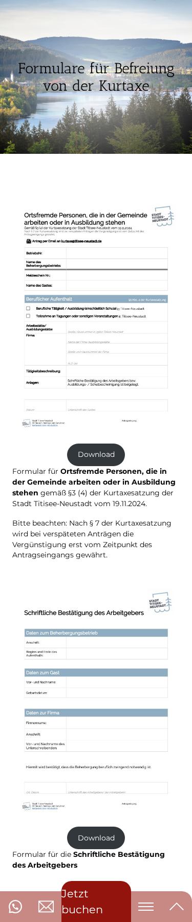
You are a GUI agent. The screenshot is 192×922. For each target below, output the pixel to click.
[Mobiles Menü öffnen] (146, 907)
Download (96, 454)
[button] (15, 906)
